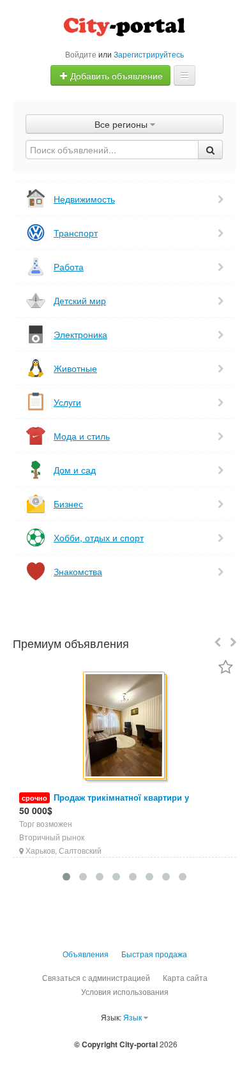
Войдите (80, 54)
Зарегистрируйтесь (149, 54)
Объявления (86, 953)
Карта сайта (185, 977)
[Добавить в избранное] (225, 668)
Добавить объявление (115, 75)
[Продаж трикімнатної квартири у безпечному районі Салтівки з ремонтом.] (125, 726)
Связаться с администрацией (96, 977)
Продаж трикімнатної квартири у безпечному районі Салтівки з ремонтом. (104, 803)
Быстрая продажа (154, 953)
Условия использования (125, 991)
